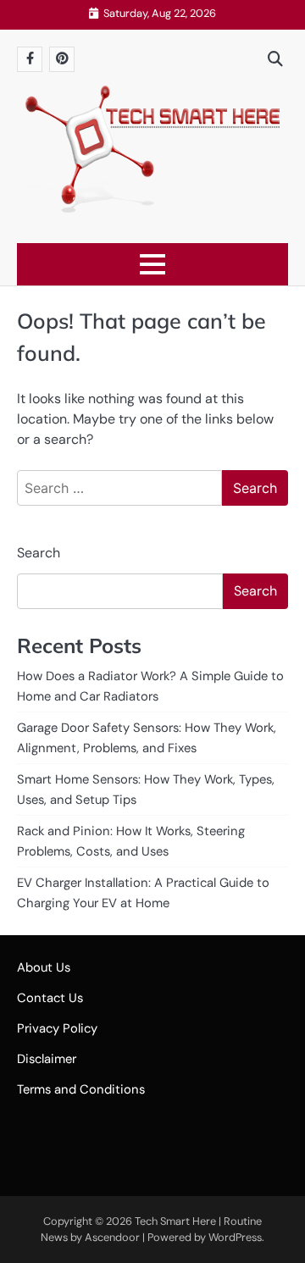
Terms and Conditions (81, 1089)
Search (38, 553)
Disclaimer (46, 1058)
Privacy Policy (57, 1028)
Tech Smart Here (175, 1221)
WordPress (235, 1237)
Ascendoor (112, 1237)
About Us (43, 967)
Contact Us (50, 997)
